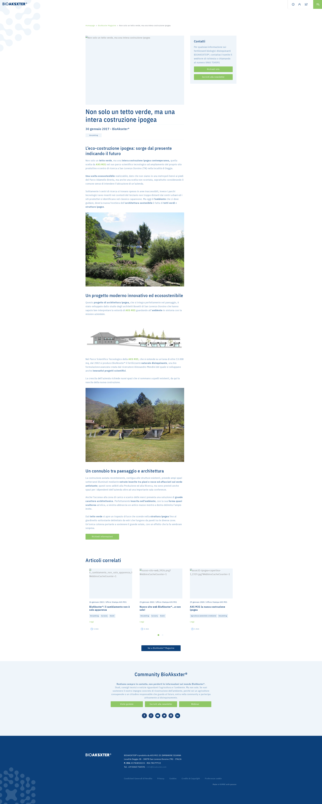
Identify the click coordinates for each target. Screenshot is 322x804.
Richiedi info (213, 69)
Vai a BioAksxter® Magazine (161, 648)
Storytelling (93, 135)
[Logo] (14, 3)
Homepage (90, 25)
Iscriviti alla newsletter (213, 77)
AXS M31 (101, 164)
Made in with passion (224, 784)
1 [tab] (158, 635)
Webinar (195, 704)
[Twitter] (164, 715)
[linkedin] (177, 715)
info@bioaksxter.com (157, 767)
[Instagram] (151, 715)
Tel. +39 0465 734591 (134, 767)
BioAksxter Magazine (107, 25)
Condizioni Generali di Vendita (138, 778)
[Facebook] (144, 715)
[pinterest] (170, 715)
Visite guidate (126, 704)
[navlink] (308, 4)
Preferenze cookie (213, 778)
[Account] (301, 4)
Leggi (91, 621)
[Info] (295, 4)
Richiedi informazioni (102, 536)
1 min (96, 629)
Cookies (173, 778)
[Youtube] (157, 715)
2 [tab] (162, 635)
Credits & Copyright (191, 778)
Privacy (160, 778)
